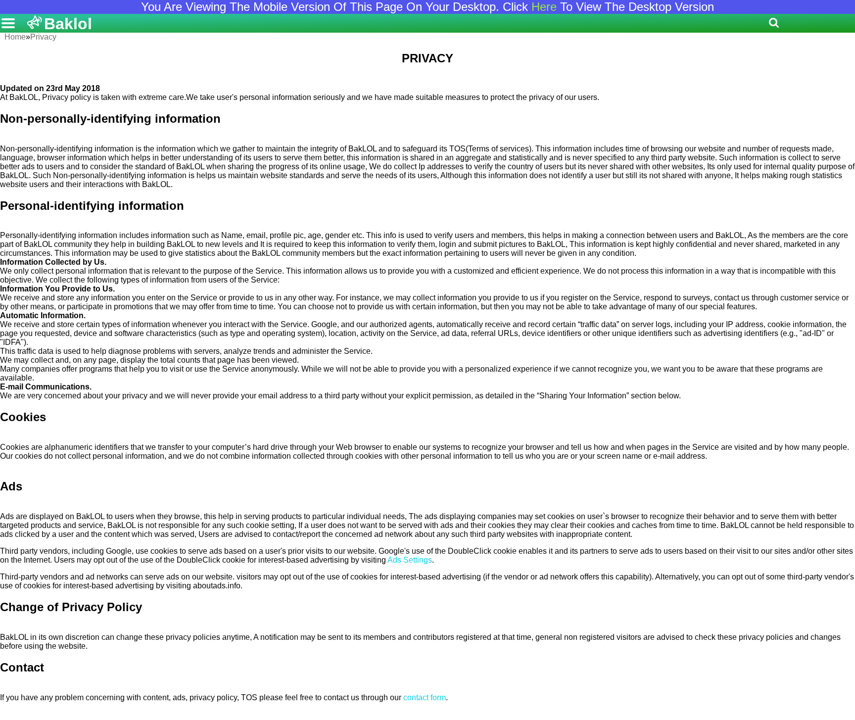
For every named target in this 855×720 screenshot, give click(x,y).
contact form (424, 697)
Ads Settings (409, 560)
